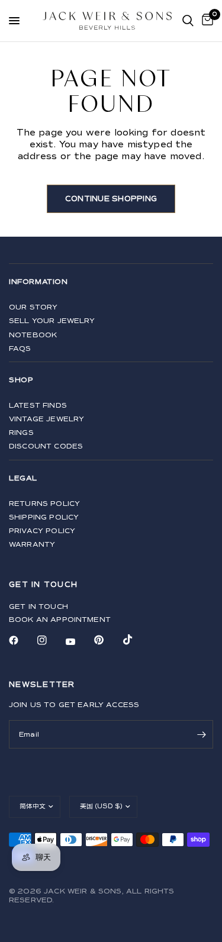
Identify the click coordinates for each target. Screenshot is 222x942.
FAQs (20, 348)
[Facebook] (22, 640)
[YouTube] (79, 641)
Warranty (32, 544)
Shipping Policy (44, 517)
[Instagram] (50, 640)
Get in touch (38, 606)
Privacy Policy (42, 531)
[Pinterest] (107, 640)
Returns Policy (44, 503)
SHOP (21, 380)
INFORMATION (38, 282)
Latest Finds (38, 405)
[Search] (188, 20)
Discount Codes (46, 446)
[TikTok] (136, 640)
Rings (21, 432)
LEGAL (23, 478)
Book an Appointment (60, 619)
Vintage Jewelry (46, 419)
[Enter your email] (201, 734)
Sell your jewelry (52, 321)
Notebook (33, 335)
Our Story (33, 307)
